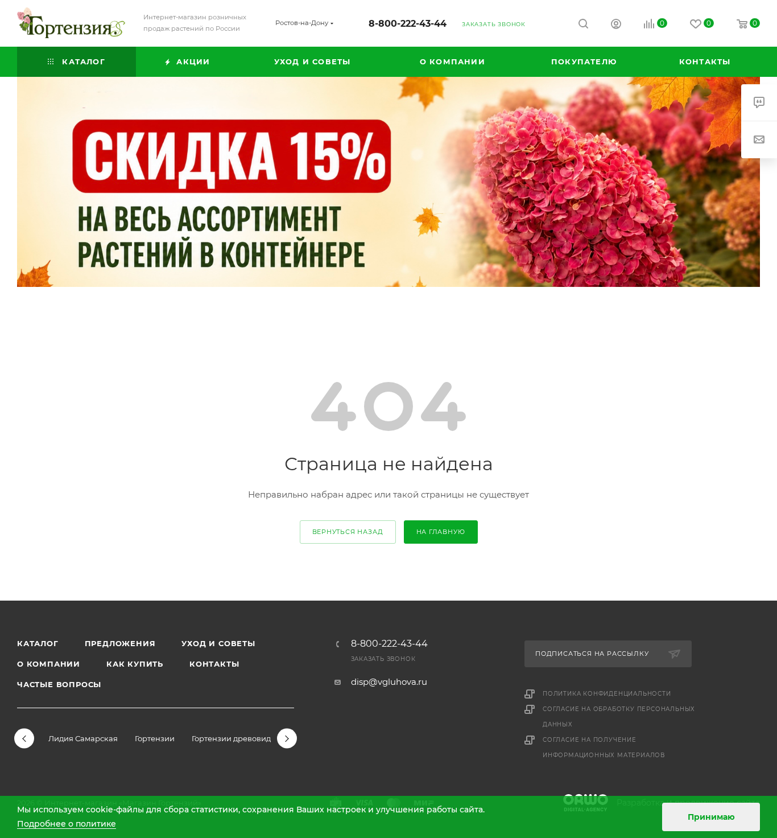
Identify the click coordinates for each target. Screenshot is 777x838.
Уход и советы (218, 643)
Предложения (120, 643)
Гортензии (155, 738)
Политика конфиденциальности (607, 693)
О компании (48, 663)
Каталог (38, 643)
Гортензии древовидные (239, 738)
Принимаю (711, 817)
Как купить (134, 663)
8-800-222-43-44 (408, 23)
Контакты (214, 663)
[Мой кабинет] (616, 25)
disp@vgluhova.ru (389, 681)
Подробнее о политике (66, 824)
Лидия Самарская (83, 738)
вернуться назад (347, 532)
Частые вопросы (59, 684)
